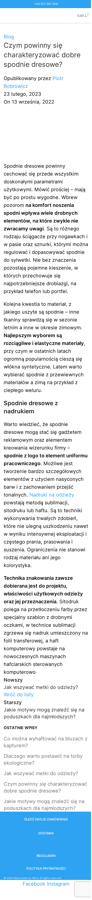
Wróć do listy (19, 695)
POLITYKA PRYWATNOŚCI (46, 868)
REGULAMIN (46, 856)
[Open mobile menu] (5, 15)
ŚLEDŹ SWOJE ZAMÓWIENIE (46, 819)
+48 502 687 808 (46, 4)
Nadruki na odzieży (51, 495)
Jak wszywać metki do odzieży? (41, 773)
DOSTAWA (46, 833)
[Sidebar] (6, 894)
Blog (9, 37)
